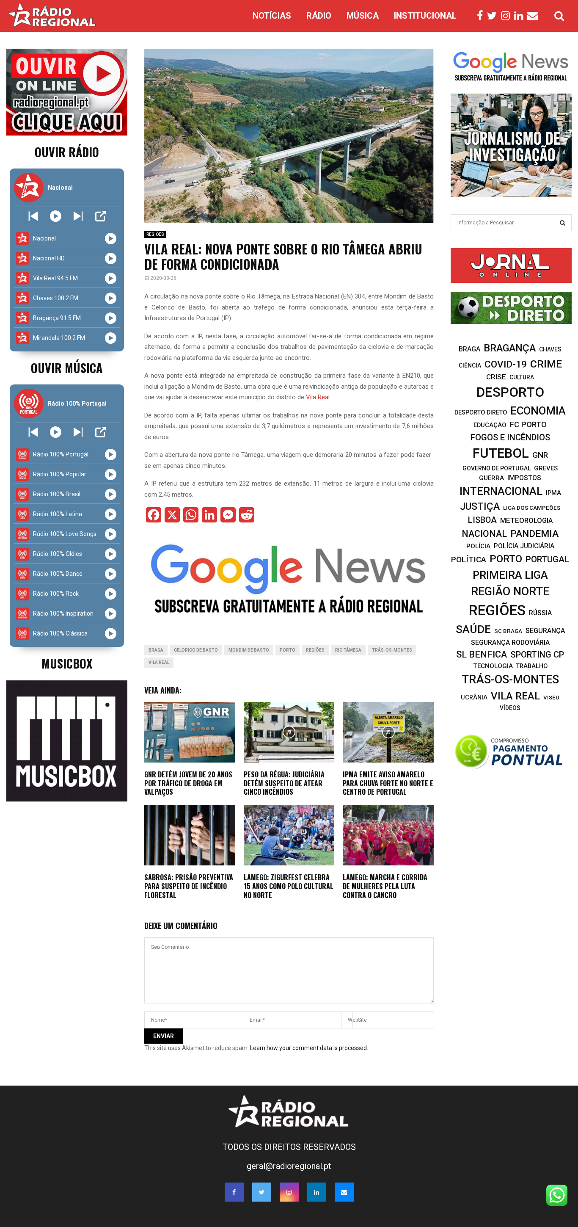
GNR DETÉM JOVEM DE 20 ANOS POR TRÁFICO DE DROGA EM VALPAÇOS (188, 783)
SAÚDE (473, 629)
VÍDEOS (510, 708)
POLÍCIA (478, 546)
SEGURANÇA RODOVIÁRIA (510, 642)
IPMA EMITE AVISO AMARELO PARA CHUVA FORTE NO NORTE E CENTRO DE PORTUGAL (388, 783)
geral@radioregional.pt (289, 1166)
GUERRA (491, 478)
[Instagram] (507, 16)
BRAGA (156, 650)
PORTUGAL (547, 559)
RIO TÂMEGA (348, 650)
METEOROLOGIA (526, 520)
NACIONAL (484, 533)
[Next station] (33, 216)
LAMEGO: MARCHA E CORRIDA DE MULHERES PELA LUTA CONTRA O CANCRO (385, 886)
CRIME (546, 364)
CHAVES (550, 349)
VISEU (551, 697)
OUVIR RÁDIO (67, 151)
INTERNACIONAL (501, 491)
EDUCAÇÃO (489, 425)
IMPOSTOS (524, 478)
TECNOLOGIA (493, 666)
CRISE (496, 377)
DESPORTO (510, 392)
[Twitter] (494, 16)
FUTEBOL (501, 453)
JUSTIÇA (480, 506)
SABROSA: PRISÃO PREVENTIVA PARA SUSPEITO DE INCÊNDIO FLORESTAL (188, 886)
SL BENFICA (481, 654)
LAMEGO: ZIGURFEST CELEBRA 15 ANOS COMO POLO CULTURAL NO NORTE (288, 886)
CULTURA (521, 377)
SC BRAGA (508, 630)
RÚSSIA (540, 613)
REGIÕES (155, 234)
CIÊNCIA (470, 365)
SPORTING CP (537, 654)
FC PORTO (528, 424)
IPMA (553, 493)
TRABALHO (532, 666)
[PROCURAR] (562, 222)
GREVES (546, 468)
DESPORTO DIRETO (480, 412)
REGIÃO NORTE (510, 591)
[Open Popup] (100, 216)
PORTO (287, 650)
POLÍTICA (468, 559)
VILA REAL (159, 662)
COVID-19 (505, 364)
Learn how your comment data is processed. (309, 1048)
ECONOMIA (538, 410)
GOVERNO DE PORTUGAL (496, 468)
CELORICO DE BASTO (196, 650)
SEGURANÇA (545, 631)
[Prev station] (78, 216)
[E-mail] (534, 16)
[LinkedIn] (520, 16)
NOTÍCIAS (272, 16)
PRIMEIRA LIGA (510, 575)
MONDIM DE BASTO (248, 650)
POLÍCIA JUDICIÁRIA (524, 546)
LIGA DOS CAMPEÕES (531, 508)
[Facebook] (482, 16)
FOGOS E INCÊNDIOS (510, 437)
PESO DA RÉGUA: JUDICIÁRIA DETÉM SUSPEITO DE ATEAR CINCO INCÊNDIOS (284, 783)
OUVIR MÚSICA (66, 367)
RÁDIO (318, 16)
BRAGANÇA (510, 348)
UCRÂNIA (474, 697)
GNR (540, 455)
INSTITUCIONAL (425, 16)
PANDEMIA (534, 533)
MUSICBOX (66, 663)
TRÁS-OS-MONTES (392, 650)
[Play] (56, 216)
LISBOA (482, 520)
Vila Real (318, 397)
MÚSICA (363, 16)
